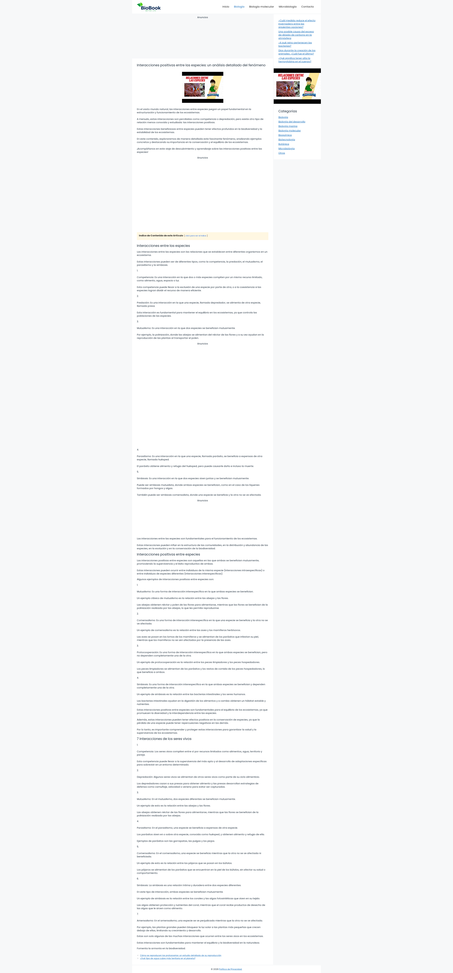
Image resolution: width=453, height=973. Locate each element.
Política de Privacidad (230, 969)
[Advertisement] (202, 37)
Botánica (283, 144)
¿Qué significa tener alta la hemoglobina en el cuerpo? (294, 60)
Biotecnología (286, 139)
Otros (281, 153)
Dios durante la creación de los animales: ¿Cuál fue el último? (296, 52)
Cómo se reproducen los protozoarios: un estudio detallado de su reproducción (180, 955)
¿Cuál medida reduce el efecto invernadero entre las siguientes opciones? (296, 24)
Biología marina (287, 126)
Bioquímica (285, 135)
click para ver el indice (195, 235)
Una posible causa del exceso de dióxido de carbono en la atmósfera (296, 35)
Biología (239, 6)
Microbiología (288, 6)
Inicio (225, 6)
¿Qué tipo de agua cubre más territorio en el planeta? (167, 958)
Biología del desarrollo (291, 121)
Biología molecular (261, 6)
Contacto (307, 6)
